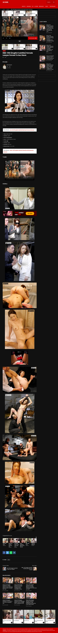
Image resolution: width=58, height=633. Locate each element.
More (46, 6)
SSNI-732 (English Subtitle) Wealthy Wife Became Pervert (27, 568)
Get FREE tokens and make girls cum (19, 13)
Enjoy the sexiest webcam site (31, 47)
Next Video (34, 565)
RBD (7, 141)
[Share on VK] (14, 552)
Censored (29, 6)
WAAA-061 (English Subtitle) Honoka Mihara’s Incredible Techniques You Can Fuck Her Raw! (31, 587)
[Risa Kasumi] (4, 66)
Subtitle (23, 6)
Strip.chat (4, 14)
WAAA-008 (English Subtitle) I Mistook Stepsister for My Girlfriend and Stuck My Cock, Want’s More (31, 602)
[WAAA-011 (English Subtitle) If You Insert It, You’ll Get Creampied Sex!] (8, 596)
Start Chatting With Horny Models (31, 13)
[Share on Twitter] (7, 552)
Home (4, 9)
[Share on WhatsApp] (10, 552)
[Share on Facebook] (4, 552)
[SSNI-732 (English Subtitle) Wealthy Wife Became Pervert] (35, 568)
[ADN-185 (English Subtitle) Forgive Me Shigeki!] (4, 568)
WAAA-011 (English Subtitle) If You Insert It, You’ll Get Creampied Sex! (7, 602)
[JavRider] (6, 2)
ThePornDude (52, 6)
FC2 (32, 6)
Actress (36, 6)
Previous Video (6, 565)
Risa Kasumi (9, 64)
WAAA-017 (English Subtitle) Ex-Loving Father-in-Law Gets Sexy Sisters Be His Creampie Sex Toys (8, 587)
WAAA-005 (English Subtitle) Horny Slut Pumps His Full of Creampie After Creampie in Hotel (18, 587)
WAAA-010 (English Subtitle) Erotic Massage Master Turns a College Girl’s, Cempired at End (19, 602)
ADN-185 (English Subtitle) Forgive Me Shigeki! (12, 569)
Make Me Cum (5, 47)
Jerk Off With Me (5, 13)
